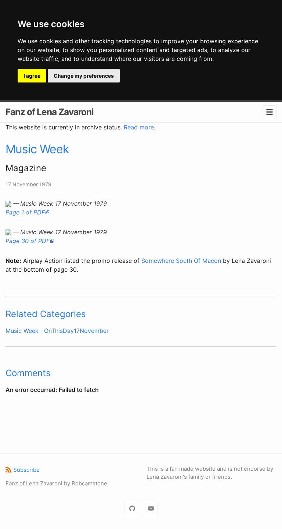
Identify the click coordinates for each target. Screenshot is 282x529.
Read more (139, 127)
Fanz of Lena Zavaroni (50, 111)
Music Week (37, 149)
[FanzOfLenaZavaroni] (131, 509)
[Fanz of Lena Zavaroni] (150, 509)
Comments (28, 373)
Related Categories (46, 314)
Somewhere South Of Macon (181, 260)
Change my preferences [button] (84, 76)
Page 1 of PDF (25, 212)
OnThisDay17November (76, 330)
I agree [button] (32, 76)
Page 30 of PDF (28, 241)
